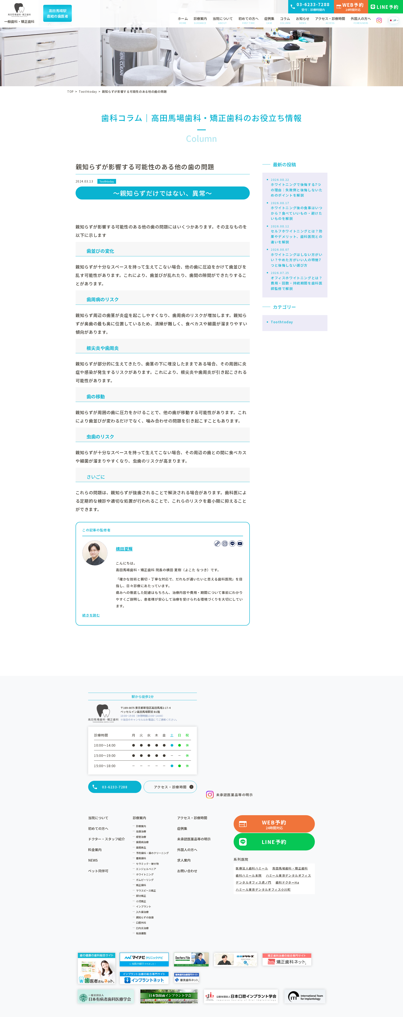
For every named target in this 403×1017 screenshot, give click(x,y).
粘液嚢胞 (141, 933)
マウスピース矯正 (146, 890)
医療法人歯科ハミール (252, 868)
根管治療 (141, 836)
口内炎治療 (142, 928)
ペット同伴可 (98, 870)
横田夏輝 (124, 549)
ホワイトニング (145, 874)
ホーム (183, 20)
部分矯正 (141, 895)
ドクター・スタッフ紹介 (106, 838)
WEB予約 (353, 6)
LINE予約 (388, 6)
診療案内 (200, 20)
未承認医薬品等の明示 (234, 794)
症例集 (269, 20)
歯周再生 (141, 847)
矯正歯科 (141, 885)
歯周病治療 (142, 842)
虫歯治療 (141, 831)
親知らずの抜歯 (145, 917)
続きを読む (91, 615)
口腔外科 (141, 922)
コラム (285, 20)
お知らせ (302, 20)
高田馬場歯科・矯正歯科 (290, 868)
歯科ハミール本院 (249, 875)
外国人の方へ (361, 20)
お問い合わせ (187, 870)
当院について (223, 20)
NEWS (93, 860)
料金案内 (95, 849)
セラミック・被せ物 (147, 863)
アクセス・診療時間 (330, 20)
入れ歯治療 (142, 912)
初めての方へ (248, 20)
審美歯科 (141, 858)
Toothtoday (106, 181)
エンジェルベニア (146, 869)
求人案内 (184, 860)
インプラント (143, 906)
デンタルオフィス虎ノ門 (253, 882)
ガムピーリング (145, 879)
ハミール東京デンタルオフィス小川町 (263, 889)
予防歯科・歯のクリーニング (152, 853)
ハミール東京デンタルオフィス (288, 875)
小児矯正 (141, 901)
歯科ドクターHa (287, 882)
